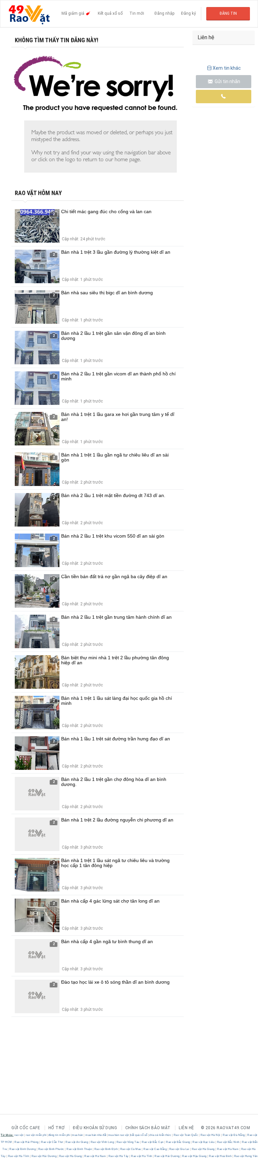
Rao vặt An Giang (77, 1142)
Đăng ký (188, 13)
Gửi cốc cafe (25, 1127)
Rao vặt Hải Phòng (27, 1142)
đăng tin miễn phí (59, 1135)
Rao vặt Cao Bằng (155, 1149)
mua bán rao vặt (118, 1135)
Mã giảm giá (73, 13)
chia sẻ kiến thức (160, 1135)
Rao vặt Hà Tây (118, 1156)
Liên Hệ (186, 1127)
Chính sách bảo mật (148, 1127)
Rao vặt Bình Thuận (79, 1149)
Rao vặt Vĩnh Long (102, 1142)
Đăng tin (228, 13)
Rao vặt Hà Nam (228, 1149)
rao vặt (19, 1135)
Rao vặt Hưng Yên (245, 1156)
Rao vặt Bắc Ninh (228, 1142)
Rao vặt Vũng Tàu (128, 1142)
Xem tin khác (227, 68)
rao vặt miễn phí (36, 1135)
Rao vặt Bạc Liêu (203, 1142)
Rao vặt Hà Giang (203, 1149)
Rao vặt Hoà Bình (220, 1156)
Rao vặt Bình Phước (51, 1149)
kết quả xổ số (138, 1135)
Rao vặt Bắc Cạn (153, 1142)
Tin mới (136, 13)
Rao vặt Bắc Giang (178, 1142)
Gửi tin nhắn (227, 81)
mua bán (77, 1135)
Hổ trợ (56, 1127)
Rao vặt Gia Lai (179, 1149)
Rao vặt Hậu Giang (194, 1156)
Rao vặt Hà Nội (210, 1135)
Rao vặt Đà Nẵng (234, 1135)
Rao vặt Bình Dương (23, 1149)
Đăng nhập (164, 13)
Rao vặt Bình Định (106, 1149)
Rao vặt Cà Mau (130, 1149)
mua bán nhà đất (95, 1135)
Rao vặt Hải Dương (44, 1156)
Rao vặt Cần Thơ (52, 1142)
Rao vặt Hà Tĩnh (18, 1156)
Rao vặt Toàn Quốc (186, 1135)
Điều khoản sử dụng (95, 1127)
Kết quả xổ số (110, 13)
